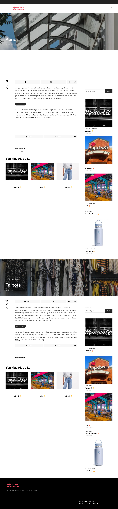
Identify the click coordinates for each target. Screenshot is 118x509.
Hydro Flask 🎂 (90, 251)
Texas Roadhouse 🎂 (92, 214)
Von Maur (40, 337)
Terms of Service (92, 503)
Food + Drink (88, 166)
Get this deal (20, 104)
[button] (41, 193)
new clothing (45, 98)
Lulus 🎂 (42, 187)
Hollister (74, 115)
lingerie (22, 151)
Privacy (81, 503)
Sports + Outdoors (90, 248)
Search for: (88, 87)
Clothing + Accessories (12, 34)
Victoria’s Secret (32, 115)
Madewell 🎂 (17, 187)
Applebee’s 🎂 (89, 168)
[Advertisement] (59, 63)
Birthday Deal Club (87, 501)
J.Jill (50, 334)
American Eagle (43, 112)
